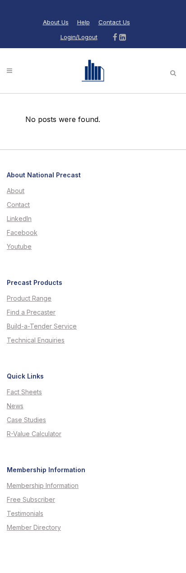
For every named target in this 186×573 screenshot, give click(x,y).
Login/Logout (79, 37)
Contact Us (114, 22)
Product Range (29, 298)
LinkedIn (19, 219)
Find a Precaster (31, 312)
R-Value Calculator (34, 434)
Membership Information (43, 486)
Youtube (19, 247)
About (15, 191)
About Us (56, 22)
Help (83, 22)
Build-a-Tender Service (42, 326)
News (15, 406)
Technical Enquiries (36, 340)
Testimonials (25, 513)
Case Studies (26, 420)
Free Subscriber (31, 499)
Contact (18, 205)
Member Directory (34, 527)
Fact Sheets (24, 392)
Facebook (22, 233)
